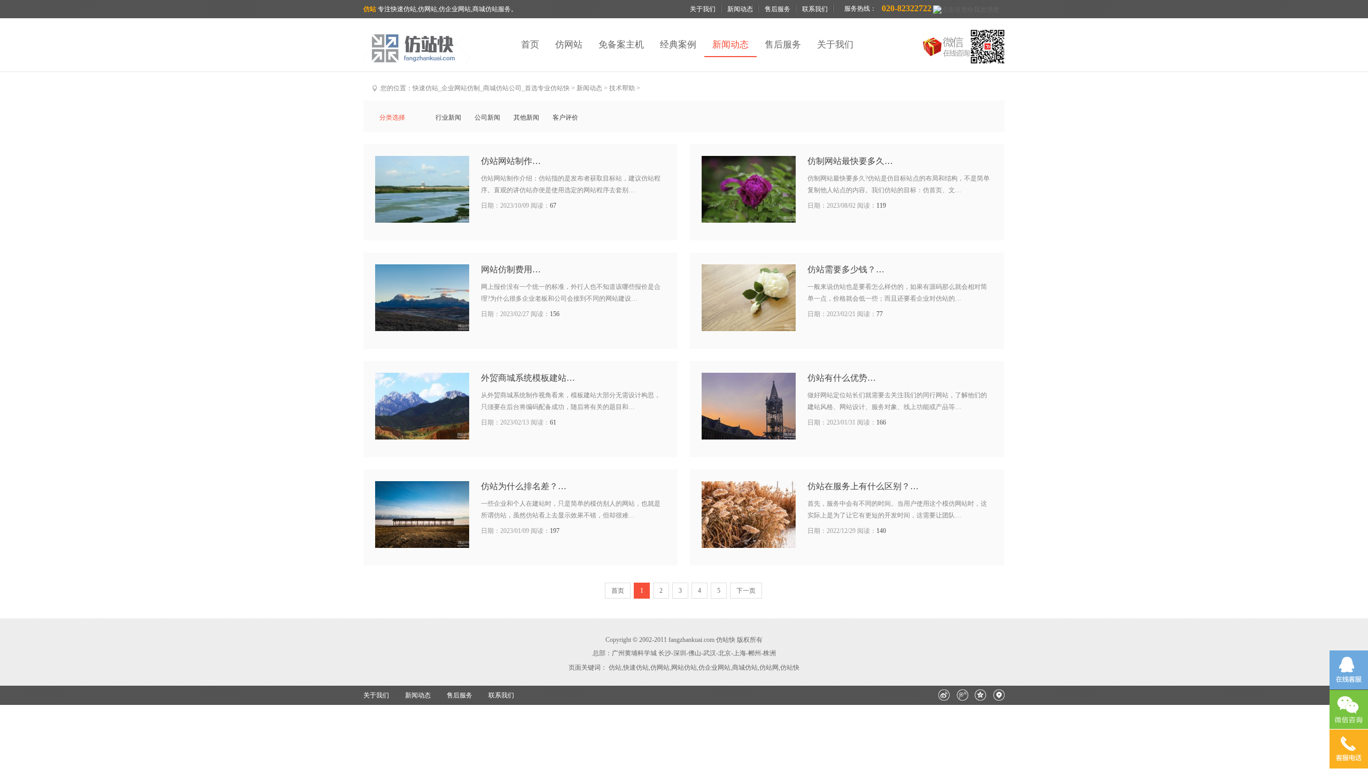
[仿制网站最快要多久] (749, 189)
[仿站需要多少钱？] (749, 297)
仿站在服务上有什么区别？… (863, 486)
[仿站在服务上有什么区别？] (749, 514)
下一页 (746, 590)
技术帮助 (622, 88)
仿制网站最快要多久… (850, 161)
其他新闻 (526, 117)
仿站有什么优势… (841, 377)
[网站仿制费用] (422, 297)
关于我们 (703, 9)
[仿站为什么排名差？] (422, 514)
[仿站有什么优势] (749, 406)
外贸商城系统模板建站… (528, 377)
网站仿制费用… (511, 269)
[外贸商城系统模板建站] (422, 406)
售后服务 (777, 9)
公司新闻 (487, 117)
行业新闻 (448, 117)
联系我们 (815, 9)
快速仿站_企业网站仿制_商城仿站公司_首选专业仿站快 (491, 88)
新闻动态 (740, 9)
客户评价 (565, 117)
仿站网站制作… (511, 161)
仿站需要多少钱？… (845, 269)
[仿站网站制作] (422, 189)
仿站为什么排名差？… (523, 486)
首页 (530, 45)
